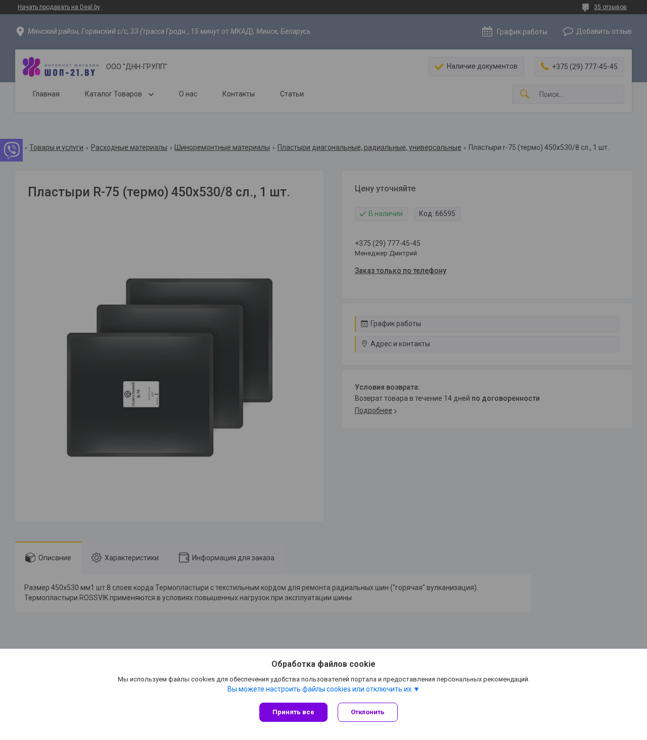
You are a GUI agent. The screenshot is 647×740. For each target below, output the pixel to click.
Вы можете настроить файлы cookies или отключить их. (320, 689)
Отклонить (368, 712)
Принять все (293, 712)
